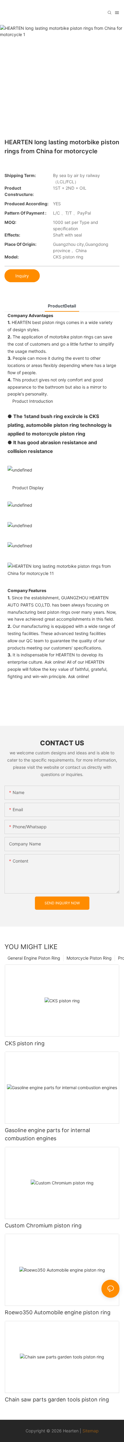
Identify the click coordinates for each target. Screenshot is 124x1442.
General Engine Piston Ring (34, 958)
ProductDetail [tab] (62, 305)
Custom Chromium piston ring (43, 1225)
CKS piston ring (25, 1043)
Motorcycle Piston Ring (89, 958)
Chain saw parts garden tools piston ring (57, 1399)
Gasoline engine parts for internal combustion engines (47, 1134)
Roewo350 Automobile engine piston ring (57, 1312)
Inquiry (22, 275)
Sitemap (90, 1430)
